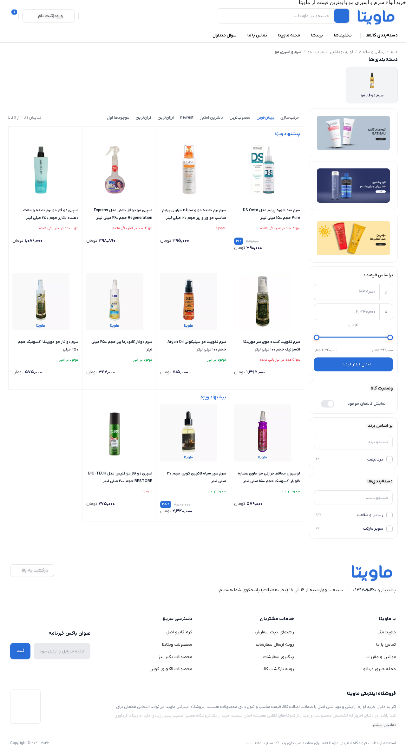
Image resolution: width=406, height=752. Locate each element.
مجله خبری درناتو (379, 669)
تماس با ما (386, 645)
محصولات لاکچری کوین (170, 669)
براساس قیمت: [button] (378, 275)
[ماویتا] (376, 17)
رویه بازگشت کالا (278, 669)
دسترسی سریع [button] (177, 619)
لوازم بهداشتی (341, 52)
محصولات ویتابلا (177, 645)
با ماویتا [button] (387, 619)
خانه (394, 52)
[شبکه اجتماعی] (86, 619)
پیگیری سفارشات (278, 657)
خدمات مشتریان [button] (277, 619)
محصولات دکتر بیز (175, 657)
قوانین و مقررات (381, 657)
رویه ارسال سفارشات (275, 645)
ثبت (20, 651)
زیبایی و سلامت (371, 52)
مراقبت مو (315, 52)
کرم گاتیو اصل (179, 632)
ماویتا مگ (386, 632)
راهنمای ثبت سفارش (274, 632)
